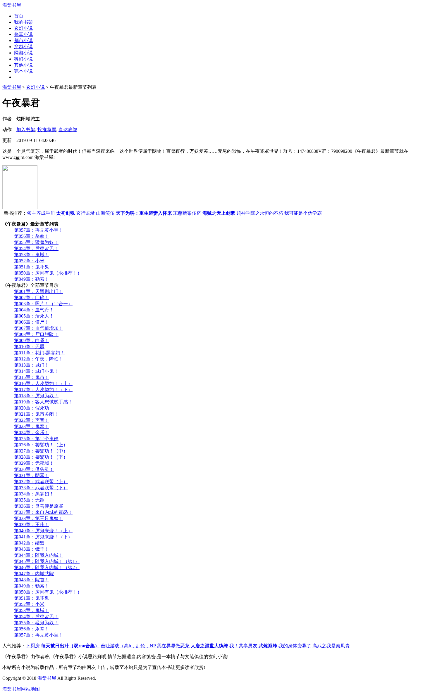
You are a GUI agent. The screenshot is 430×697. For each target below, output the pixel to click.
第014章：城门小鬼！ (36, 371)
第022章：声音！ (31, 420)
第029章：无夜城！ (34, 463)
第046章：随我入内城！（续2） (47, 567)
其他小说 (23, 65)
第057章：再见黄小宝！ (38, 230)
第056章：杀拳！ (31, 236)
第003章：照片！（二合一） (43, 303)
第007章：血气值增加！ (38, 328)
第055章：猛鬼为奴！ (36, 242)
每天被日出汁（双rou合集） (70, 645)
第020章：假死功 (31, 407)
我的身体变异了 (294, 645)
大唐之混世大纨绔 (209, 645)
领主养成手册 (41, 213)
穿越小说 (23, 46)
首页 (18, 15)
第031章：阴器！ (31, 475)
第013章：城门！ (31, 365)
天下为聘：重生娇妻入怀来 (144, 213)
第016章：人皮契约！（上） (43, 383)
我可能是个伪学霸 (303, 213)
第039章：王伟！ (31, 524)
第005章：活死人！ (34, 315)
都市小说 (23, 40)
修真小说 (23, 34)
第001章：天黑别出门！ (38, 291)
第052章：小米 (29, 260)
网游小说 (23, 52)
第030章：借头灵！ (34, 469)
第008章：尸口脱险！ (36, 334)
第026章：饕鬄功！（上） (41, 444)
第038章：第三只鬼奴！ (38, 518)
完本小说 (23, 71)
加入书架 (25, 129)
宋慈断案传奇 (187, 213)
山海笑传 (105, 213)
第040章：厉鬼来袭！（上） (43, 530)
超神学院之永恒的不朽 (259, 213)
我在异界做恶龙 (173, 645)
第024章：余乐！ (31, 432)
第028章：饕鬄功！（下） (41, 457)
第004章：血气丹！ (34, 309)
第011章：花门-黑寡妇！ (39, 352)
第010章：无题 (29, 346)
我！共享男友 (243, 645)
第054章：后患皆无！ (36, 248)
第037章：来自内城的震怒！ (43, 512)
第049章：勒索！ (31, 279)
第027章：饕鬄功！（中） (41, 450)
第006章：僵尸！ (31, 322)
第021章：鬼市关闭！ (36, 414)
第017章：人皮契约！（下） (43, 389)
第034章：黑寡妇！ (34, 493)
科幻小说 (23, 58)
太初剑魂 (65, 213)
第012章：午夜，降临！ (38, 358)
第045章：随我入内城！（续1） (47, 561)
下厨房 (33, 645)
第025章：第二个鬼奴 (36, 438)
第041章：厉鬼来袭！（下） (43, 536)
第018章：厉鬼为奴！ (36, 395)
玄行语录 (85, 213)
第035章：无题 (29, 499)
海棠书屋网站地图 (21, 688)
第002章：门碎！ (31, 297)
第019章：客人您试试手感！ (43, 401)
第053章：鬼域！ (31, 254)
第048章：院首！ (31, 579)
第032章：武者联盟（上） (41, 481)
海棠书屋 (11, 5)
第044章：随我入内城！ (38, 555)
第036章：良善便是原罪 (38, 506)
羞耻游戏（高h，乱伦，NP (128, 645)
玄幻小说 (23, 28)
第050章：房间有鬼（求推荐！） (48, 273)
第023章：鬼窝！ (31, 426)
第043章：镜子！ (31, 549)
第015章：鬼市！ (31, 377)
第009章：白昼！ (31, 340)
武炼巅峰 (268, 645)
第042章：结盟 (29, 542)
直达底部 (68, 129)
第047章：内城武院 (34, 573)
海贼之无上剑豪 (218, 213)
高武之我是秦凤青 (331, 645)
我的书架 (23, 22)
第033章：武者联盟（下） (41, 487)
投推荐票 (46, 129)
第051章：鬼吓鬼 (31, 266)
